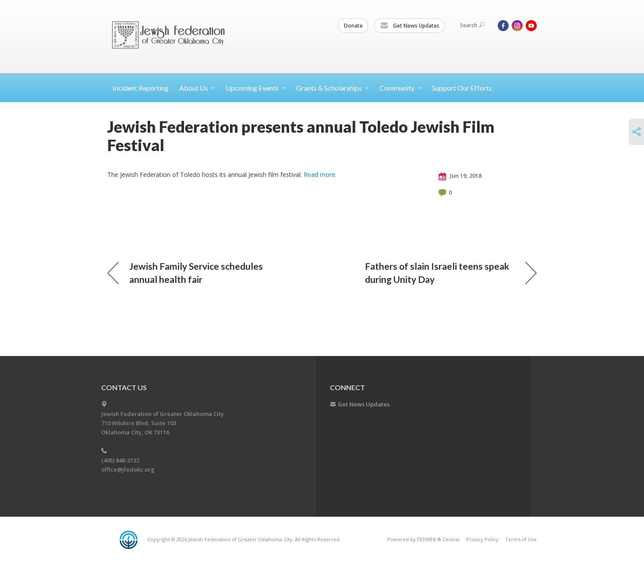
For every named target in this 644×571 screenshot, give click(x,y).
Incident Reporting (141, 88)
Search (468, 25)
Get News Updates (415, 25)
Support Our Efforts (462, 88)
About (193, 88)
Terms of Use (521, 539)
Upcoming (252, 88)
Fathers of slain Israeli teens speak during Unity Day (437, 273)
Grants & (329, 88)
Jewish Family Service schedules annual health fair (196, 273)
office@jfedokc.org (128, 469)
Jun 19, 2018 (465, 176)
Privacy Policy (482, 539)
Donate (353, 25)
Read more (319, 174)
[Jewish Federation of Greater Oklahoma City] (171, 36)
